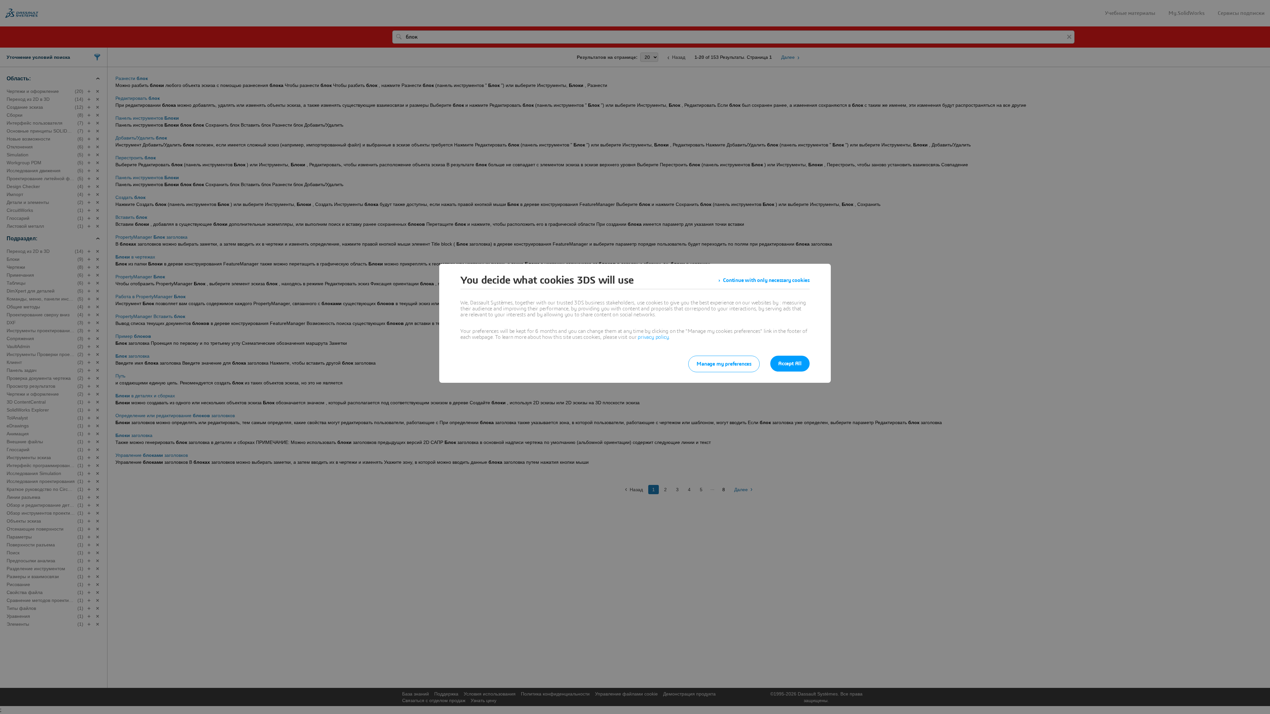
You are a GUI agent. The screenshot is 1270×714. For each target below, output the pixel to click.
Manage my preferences (724, 364)
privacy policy (653, 337)
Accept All (790, 363)
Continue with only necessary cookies (766, 280)
